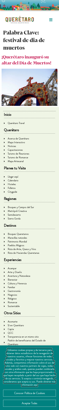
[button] (50, 20)
